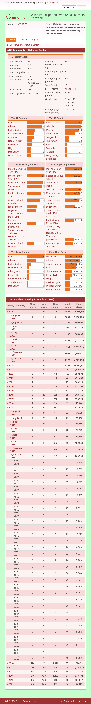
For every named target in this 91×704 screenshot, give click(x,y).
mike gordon (14, 271)
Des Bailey (13, 151)
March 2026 (14, 347)
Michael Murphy (54, 285)
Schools (50, 126)
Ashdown (13, 137)
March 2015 (14, 443)
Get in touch (52, 133)
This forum (51, 140)
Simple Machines (29, 701)
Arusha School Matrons (15, 245)
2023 (11, 373)
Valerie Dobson (54, 263)
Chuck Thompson (17, 278)
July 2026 (17, 322)
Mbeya (49, 129)
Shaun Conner (53, 289)
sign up (55, 2)
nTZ (10, 122)
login (45, 2)
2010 (11, 679)
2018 (11, 394)
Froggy (49, 278)
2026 (11, 311)
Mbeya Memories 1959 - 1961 (17, 170)
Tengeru (50, 151)
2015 (11, 407)
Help (60, 701)
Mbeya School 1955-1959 (15, 177)
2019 (11, 390)
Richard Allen (14, 129)
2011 (11, 675)
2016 (11, 403)
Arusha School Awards (15, 201)
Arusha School (53, 122)
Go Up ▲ (82, 701)
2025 (11, 365)
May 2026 (13, 334)
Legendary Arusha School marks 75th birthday (15, 215)
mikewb (12, 126)
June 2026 (13, 328)
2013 (11, 667)
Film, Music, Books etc (52, 157)
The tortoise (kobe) (14, 188)
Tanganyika (52, 137)
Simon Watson (15, 133)
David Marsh (14, 155)
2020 (11, 386)
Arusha (49, 144)
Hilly (10, 148)
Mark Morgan (15, 267)
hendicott (13, 274)
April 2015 (14, 436)
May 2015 (13, 430)
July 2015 (17, 418)
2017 (11, 399)
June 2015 (13, 423)
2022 (11, 378)
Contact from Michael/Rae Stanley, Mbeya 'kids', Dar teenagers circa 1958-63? (16, 231)
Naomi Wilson (15, 140)
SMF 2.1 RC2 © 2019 (13, 701)
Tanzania (50, 148)
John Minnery (15, 206)
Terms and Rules (70, 701)
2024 (11, 369)
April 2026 (14, 341)
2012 (11, 671)
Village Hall (70, 88)
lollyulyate (13, 144)
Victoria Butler (15, 282)
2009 (11, 684)
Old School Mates (17, 182)
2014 (11, 663)
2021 (11, 382)
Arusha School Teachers (53, 245)
